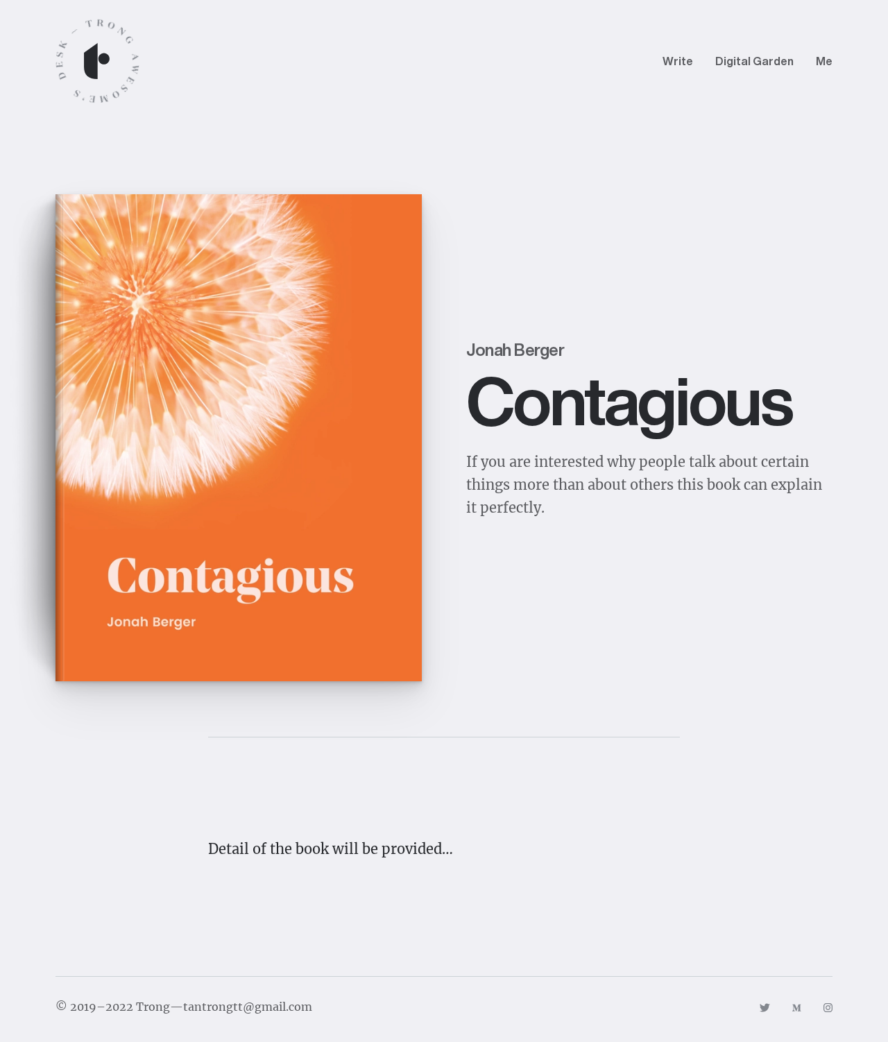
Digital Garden (754, 61)
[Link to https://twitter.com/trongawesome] (764, 1007)
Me (824, 61)
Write (678, 61)
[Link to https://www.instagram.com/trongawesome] (827, 1007)
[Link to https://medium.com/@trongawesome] (796, 1007)
